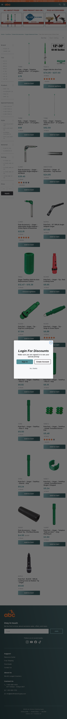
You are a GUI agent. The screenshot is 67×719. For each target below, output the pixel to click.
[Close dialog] (50, 342)
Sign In (25, 362)
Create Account (42, 362)
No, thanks (33, 368)
